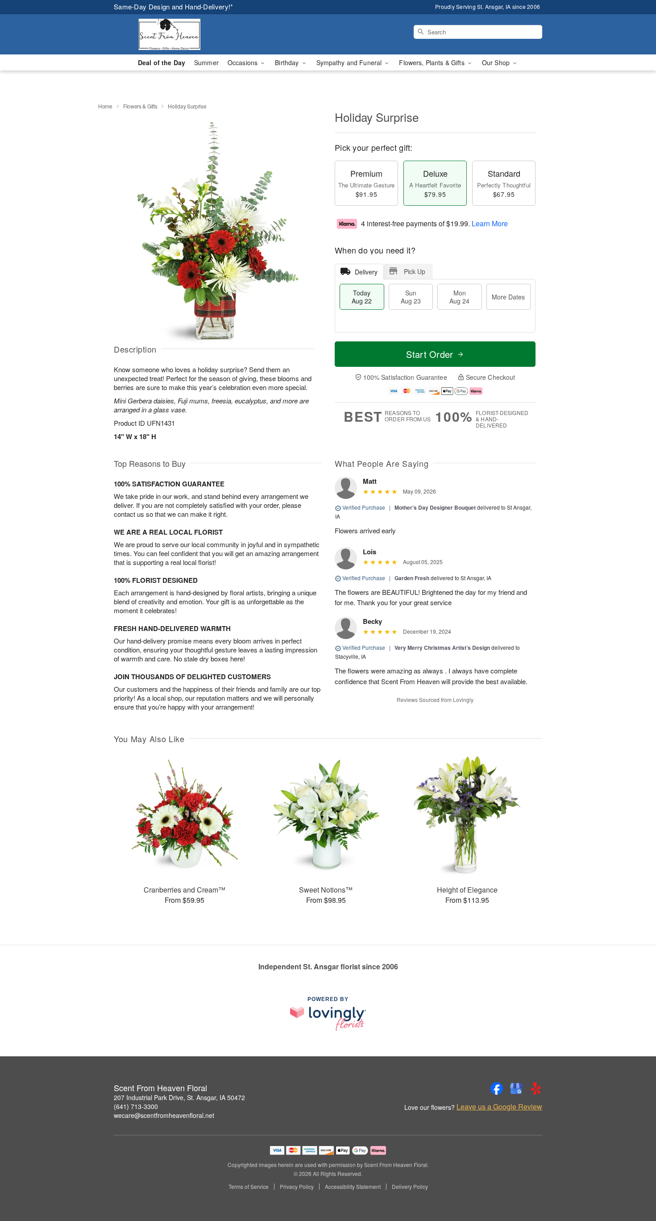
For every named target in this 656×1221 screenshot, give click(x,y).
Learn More (490, 223)
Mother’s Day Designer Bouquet (435, 507)
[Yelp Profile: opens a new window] (536, 1088)
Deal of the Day (161, 62)
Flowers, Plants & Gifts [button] (432, 62)
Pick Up (414, 271)
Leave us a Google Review (499, 1107)
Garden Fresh (411, 578)
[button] (633, 1183)
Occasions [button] (243, 62)
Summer (206, 62)
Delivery (366, 271)
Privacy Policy (297, 1186)
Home (105, 106)
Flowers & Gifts (140, 106)
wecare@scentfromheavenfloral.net (164, 1115)
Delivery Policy (410, 1186)
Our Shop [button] (496, 62)
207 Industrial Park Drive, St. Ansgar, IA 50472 (179, 1097)
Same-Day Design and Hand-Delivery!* (173, 6)
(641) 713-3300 (136, 1106)
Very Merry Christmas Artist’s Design (442, 648)
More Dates (508, 296)
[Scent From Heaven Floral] (178, 34)
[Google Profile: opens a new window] (516, 1088)
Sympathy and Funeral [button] (350, 62)
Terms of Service (248, 1186)
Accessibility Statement (353, 1186)
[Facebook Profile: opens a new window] (496, 1088)
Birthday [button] (287, 62)
